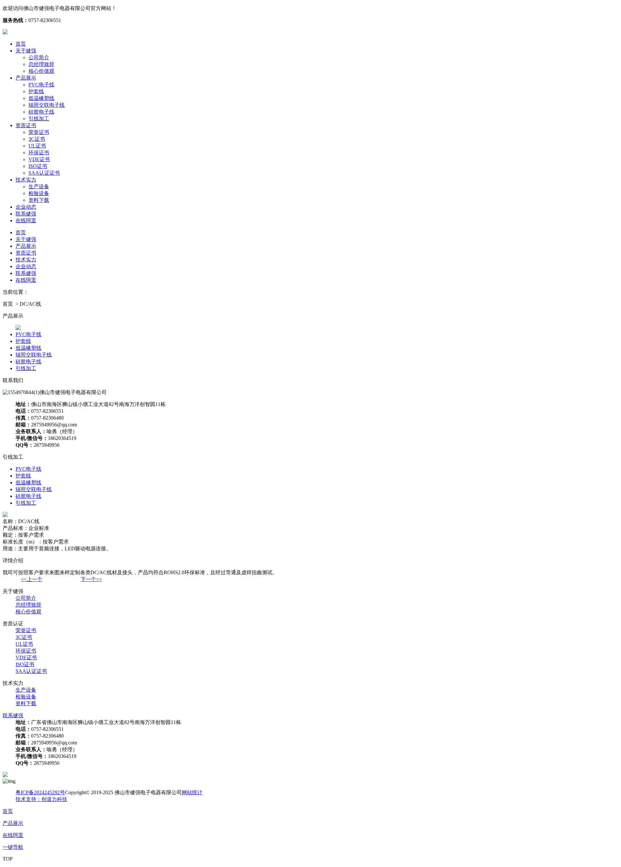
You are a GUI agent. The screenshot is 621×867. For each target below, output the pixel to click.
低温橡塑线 (41, 98)
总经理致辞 (41, 64)
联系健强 (26, 213)
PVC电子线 (41, 84)
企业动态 (26, 207)
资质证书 (26, 125)
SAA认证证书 (44, 173)
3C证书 (36, 139)
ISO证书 (37, 166)
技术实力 (26, 179)
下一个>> (91, 579)
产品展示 (26, 78)
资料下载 (38, 200)
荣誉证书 (38, 132)
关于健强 (26, 50)
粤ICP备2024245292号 (40, 792)
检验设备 (38, 193)
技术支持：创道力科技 (41, 799)
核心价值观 (41, 71)
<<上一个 (31, 579)
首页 (21, 44)
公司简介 (38, 57)
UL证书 (37, 145)
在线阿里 (26, 220)
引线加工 (38, 118)
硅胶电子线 (41, 112)
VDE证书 (39, 159)
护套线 (36, 91)
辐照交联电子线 (46, 105)
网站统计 (192, 792)
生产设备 (38, 186)
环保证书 (38, 152)
